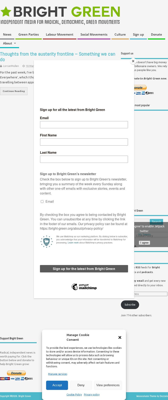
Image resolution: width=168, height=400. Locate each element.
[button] (120, 337)
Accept (57, 385)
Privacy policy (92, 394)
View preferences (108, 385)
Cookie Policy (74, 394)
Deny (81, 385)
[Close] (133, 61)
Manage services (57, 374)
